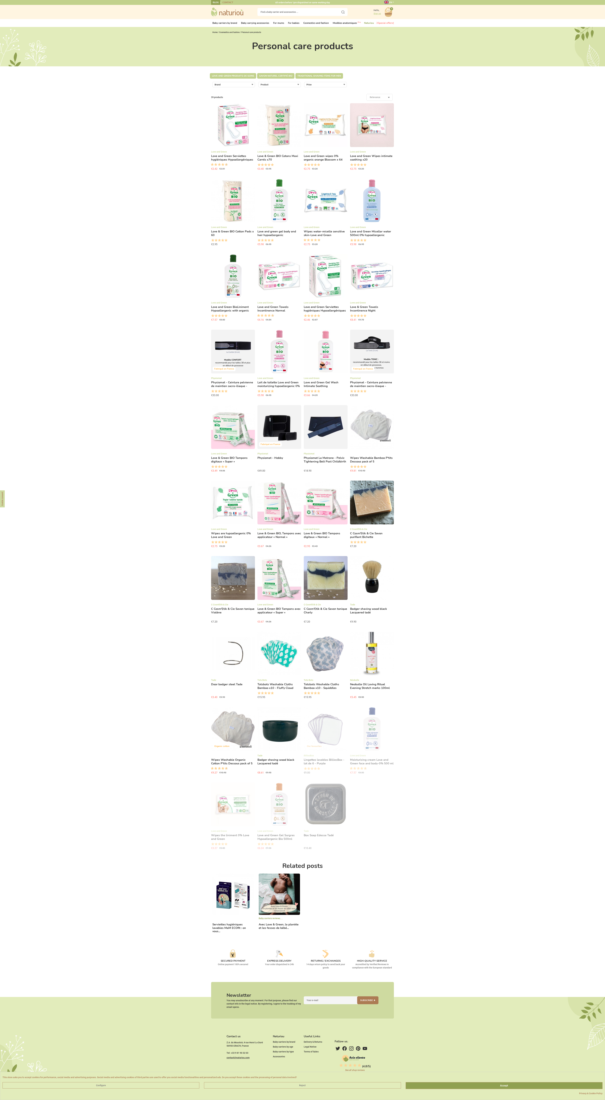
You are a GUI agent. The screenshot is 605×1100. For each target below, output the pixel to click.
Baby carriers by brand (284, 1042)
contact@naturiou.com (238, 1057)
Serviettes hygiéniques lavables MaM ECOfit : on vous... (229, 928)
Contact (227, 2)
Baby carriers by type (283, 1051)
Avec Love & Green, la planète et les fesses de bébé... (279, 926)
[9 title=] (225, 164)
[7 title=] (222, 164)
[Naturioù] (227, 12)
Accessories (279, 1056)
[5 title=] (218, 164)
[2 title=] (262, 164)
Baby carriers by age (283, 1046)
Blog (216, 2)
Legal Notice (310, 1046)
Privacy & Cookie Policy (590, 1093)
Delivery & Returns (313, 1042)
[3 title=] (214, 164)
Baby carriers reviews (269, 918)
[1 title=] (211, 164)
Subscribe (366, 1000)
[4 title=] (268, 164)
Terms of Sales (311, 1051)
